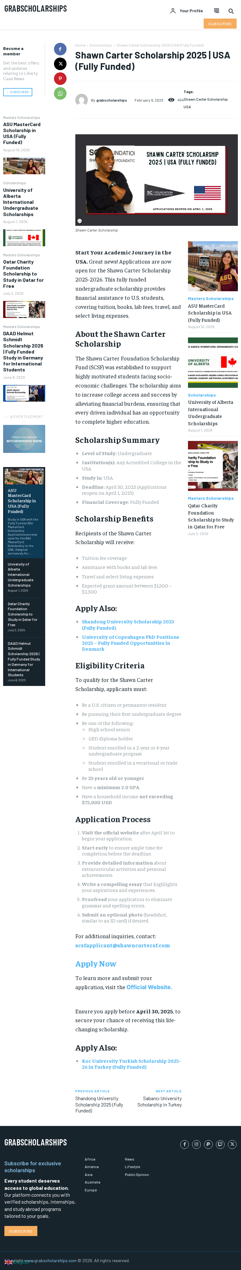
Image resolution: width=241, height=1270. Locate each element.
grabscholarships (111, 100)
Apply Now (95, 963)
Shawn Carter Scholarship (206, 99)
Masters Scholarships (21, 117)
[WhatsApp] (60, 93)
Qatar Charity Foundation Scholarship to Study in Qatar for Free (23, 274)
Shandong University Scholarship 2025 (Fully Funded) (128, 624)
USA (187, 106)
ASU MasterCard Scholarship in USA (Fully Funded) (21, 133)
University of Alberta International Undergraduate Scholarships (20, 202)
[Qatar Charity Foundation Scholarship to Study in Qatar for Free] (24, 309)
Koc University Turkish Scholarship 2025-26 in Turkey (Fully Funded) (131, 1063)
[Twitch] (220, 1144)
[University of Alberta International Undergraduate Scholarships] (24, 237)
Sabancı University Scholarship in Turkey (159, 1101)
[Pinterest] (60, 78)
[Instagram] (196, 1144)
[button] (231, 11)
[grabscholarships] (83, 100)
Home (80, 45)
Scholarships (14, 183)
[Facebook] (60, 49)
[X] (60, 64)
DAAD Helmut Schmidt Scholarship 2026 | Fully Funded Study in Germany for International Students (23, 351)
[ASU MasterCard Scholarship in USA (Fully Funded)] (24, 166)
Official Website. (149, 987)
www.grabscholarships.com (50, 1260)
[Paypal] (208, 1144)
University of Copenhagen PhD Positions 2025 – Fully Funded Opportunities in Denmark (130, 642)
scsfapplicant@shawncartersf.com (122, 945)
